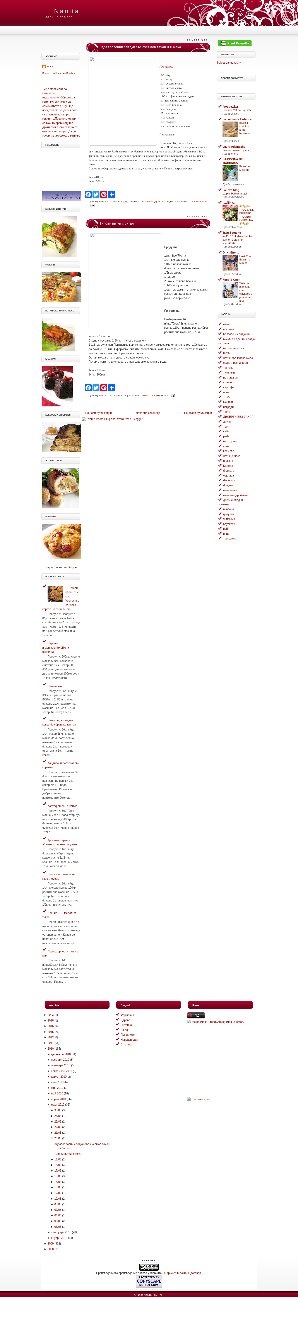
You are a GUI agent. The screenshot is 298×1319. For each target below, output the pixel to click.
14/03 (57, 1182)
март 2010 (57, 1104)
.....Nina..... (230, 202)
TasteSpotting (232, 232)
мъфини (228, 329)
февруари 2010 (61, 1232)
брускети (229, 524)
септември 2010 (61, 1071)
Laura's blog (231, 190)
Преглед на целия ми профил (58, 73)
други (227, 421)
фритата (228, 470)
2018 (51, 1020)
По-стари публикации (198, 412)
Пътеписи (127, 1024)
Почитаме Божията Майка (245, 260)
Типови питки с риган (116, 223)
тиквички (229, 372)
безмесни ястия (233, 348)
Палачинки (55, 686)
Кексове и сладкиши (236, 334)
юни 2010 (57, 1087)
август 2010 (59, 1076)
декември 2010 (61, 1054)
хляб (226, 397)
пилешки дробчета (235, 495)
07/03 (57, 1209)
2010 (51, 1048)
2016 (51, 1026)
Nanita (67, 11)
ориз (226, 392)
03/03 (57, 1226)
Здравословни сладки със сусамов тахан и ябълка (140, 47)
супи (226, 446)
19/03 (57, 1159)
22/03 (57, 1127)
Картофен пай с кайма (62, 806)
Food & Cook (231, 279)
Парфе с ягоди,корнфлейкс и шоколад (55, 647)
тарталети (229, 538)
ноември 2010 (60, 1059)
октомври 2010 (60, 1065)
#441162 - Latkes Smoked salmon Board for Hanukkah (238, 240)
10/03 (57, 1198)
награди (228, 407)
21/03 (57, 1132)
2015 (51, 1031)
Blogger (72, 567)
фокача (228, 460)
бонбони (228, 509)
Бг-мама (126, 1044)
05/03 (57, 1221)
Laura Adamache (234, 146)
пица (226, 533)
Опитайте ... (231, 252)
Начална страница (148, 412)
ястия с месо (231, 456)
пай (225, 528)
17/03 (57, 1170)
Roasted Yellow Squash (237, 110)
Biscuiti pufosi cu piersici (237, 150)
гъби (226, 431)
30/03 (57, 1110)
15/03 (57, 1176)
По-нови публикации (98, 412)
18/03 (57, 1165)
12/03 (57, 1193)
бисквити (229, 480)
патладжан (230, 377)
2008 (51, 1249)
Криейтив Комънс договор (183, 1273)
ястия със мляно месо (238, 358)
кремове (228, 451)
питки (144, 395)
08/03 (57, 1204)
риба (226, 436)
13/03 (57, 1187)
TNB (161, 1295)
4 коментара (160, 395)
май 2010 (57, 1093)
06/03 (57, 1215)
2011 (51, 1043)
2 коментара (200, 201)
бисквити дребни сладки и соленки (165, 201)
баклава (228, 475)
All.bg (124, 1030)
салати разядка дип (236, 362)
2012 (51, 1037)
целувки (228, 514)
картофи (228, 387)
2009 (51, 1243)
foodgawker (230, 106)
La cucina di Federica (237, 119)
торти (226, 426)
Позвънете (128, 1034)
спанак (227, 382)
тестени (228, 367)
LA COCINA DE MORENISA (233, 161)
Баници (228, 402)
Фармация (127, 1015)
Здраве (125, 1020)
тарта (226, 411)
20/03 (57, 1138)
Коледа (228, 465)
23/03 (57, 1121)
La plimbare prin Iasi (235, 193)
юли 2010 (57, 1082)
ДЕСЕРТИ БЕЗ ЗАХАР (238, 416)
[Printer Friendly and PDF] (235, 45)
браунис (228, 485)
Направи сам (129, 1039)
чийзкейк (229, 519)
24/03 (57, 1116)
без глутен (230, 441)
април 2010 (58, 1099)
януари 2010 (59, 1238)
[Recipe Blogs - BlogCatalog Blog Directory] (215, 1021)
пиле (226, 324)
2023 (51, 1014)
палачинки (230, 490)
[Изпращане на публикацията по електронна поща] (92, 205)
